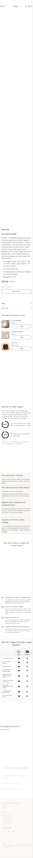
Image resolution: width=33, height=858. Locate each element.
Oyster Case (14, 343)
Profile (5, 807)
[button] (5, 230)
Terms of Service (7, 821)
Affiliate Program (7, 823)
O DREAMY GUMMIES (17, 331)
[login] (25, 6)
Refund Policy (7, 817)
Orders (5, 805)
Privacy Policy (7, 815)
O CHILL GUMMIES (16, 320)
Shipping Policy (7, 819)
